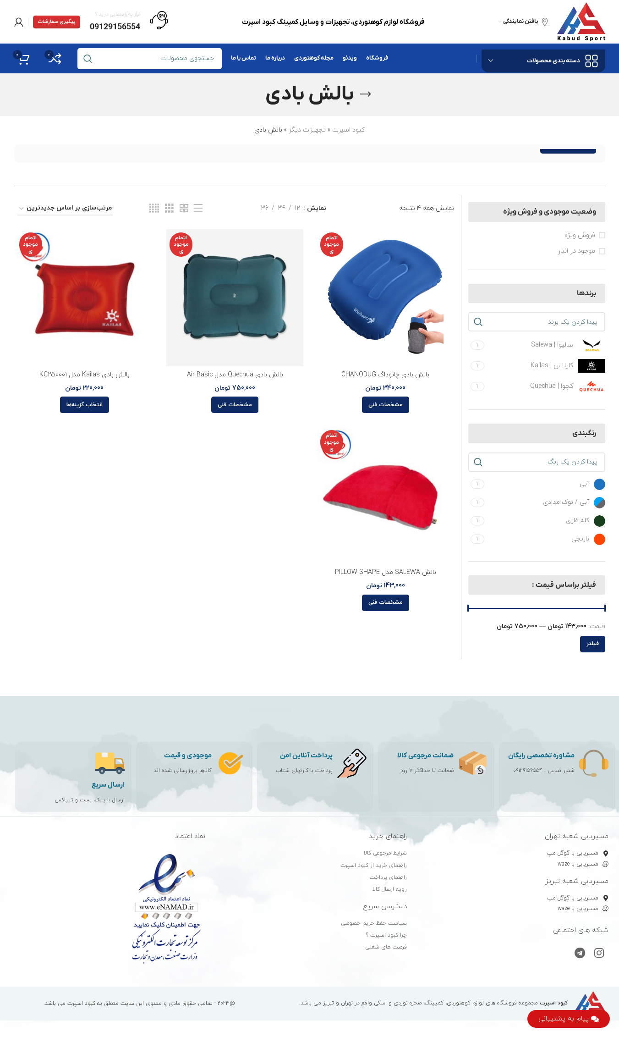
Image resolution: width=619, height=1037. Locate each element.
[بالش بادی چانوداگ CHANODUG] (385, 297)
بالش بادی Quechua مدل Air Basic (235, 374)
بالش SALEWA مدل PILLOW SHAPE (385, 572)
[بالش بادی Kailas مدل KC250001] (84, 297)
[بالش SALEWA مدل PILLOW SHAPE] (385, 495)
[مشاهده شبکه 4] (154, 209)
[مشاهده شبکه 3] (169, 209)
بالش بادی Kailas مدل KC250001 (84, 374)
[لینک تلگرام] (580, 954)
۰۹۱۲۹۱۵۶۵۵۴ (527, 770)
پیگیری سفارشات (57, 21)
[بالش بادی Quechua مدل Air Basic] (234, 297)
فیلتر (592, 643)
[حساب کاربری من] (19, 22)
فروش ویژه (579, 235)
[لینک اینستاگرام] (599, 954)
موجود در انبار (576, 251)
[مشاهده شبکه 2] (184, 209)
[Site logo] (581, 21)
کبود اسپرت (348, 130)
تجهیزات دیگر (307, 130)
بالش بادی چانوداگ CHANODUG (385, 374)
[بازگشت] (365, 94)
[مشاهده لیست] (198, 209)
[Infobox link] (129, 22)
